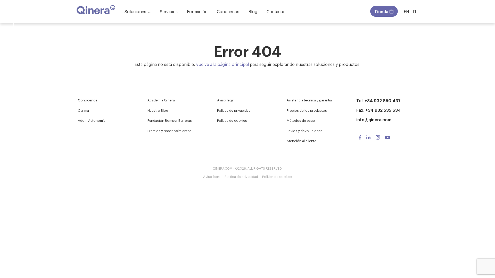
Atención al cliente (301, 140)
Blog (253, 11)
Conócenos (228, 11)
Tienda (381, 11)
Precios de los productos (307, 110)
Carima (83, 110)
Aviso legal (225, 100)
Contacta (275, 11)
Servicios (169, 11)
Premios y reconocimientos (169, 130)
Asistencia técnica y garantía (309, 100)
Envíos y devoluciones (305, 130)
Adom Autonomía (91, 120)
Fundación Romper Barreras (169, 120)
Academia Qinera (161, 100)
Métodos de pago (301, 120)
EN (406, 11)
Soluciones (135, 11)
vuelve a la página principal (222, 64)
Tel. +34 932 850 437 (378, 100)
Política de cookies (232, 120)
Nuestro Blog (157, 110)
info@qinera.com (373, 119)
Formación (197, 11)
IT (415, 11)
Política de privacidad (234, 110)
